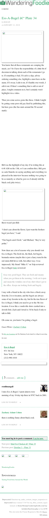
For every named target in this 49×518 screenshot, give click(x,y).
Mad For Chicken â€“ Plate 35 (23, 443)
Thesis (44, 512)
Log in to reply (9, 402)
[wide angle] (23, 47)
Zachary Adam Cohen (12, 412)
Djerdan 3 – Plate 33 (22, 447)
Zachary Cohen (19, 326)
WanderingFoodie (8, 467)
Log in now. (38, 438)
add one (20, 377)
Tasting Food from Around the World (15, 479)
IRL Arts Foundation (9, 334)
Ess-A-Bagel (9, 347)
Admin (43, 515)
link (15, 267)
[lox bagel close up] (24, 205)
